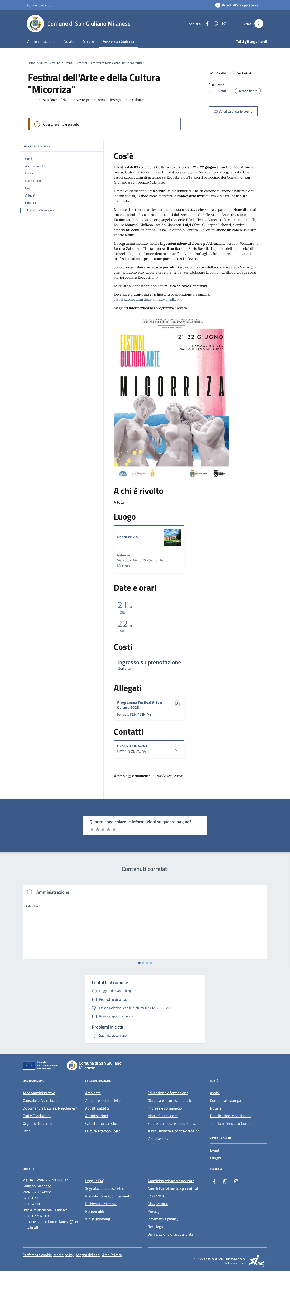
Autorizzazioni (96, 1116)
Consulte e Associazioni (42, 1100)
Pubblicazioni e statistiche (230, 1116)
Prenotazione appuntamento (108, 1196)
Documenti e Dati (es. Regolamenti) (51, 1108)
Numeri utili (94, 1211)
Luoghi (215, 1158)
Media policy (63, 1255)
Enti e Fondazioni (37, 1116)
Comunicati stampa (225, 1100)
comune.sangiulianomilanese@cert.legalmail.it (51, 1224)
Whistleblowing (97, 1219)
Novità (69, 41)
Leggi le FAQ (95, 1181)
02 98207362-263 (132, 746)
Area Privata (112, 1255)
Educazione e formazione (168, 1093)
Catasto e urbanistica (102, 1123)
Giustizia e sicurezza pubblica (171, 1100)
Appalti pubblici (97, 1108)
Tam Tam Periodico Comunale (233, 1123)
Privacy (153, 1211)
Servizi (88, 41)
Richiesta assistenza (101, 1204)
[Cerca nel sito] (258, 23)
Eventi (215, 1150)
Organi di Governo (37, 1123)
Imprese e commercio (165, 1108)
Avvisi (215, 1093)
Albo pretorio (158, 1204)
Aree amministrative (39, 1093)
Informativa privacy (163, 1219)
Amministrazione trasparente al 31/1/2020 (173, 1192)
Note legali (156, 1227)
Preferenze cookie (37, 1255)
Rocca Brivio (127, 537)
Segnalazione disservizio (104, 1188)
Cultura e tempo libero (103, 1131)
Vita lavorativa (159, 1139)
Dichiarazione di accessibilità (170, 1234)
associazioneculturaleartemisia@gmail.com (148, 299)
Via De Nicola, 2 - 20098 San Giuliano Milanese (46, 1183)
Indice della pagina (36, 146)
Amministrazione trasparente (171, 1181)
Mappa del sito (88, 1255)
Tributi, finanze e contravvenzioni (174, 1131)
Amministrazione (41, 41)
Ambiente (93, 1093)
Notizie (215, 1108)
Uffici (27, 1131)
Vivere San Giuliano (118, 41)
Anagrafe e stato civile (103, 1100)
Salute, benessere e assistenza (172, 1123)
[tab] (139, 963)
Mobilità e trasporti (163, 1116)
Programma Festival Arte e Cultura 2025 (139, 705)
